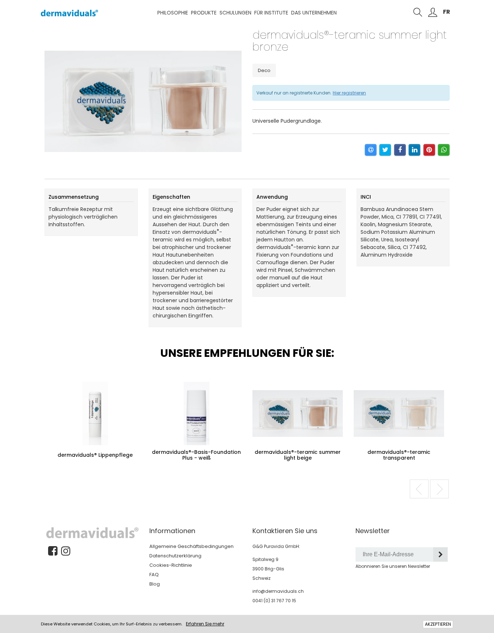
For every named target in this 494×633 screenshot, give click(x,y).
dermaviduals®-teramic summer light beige (298, 454)
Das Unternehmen (314, 12)
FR (446, 12)
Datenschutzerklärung (175, 555)
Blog (154, 584)
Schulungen (235, 12)
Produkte (204, 12)
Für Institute (271, 12)
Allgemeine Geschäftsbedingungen (191, 546)
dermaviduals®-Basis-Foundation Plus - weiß (196, 454)
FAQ (154, 574)
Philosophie (172, 12)
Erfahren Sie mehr (205, 624)
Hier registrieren (349, 93)
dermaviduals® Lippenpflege (95, 455)
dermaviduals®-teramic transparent (398, 454)
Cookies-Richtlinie (170, 565)
